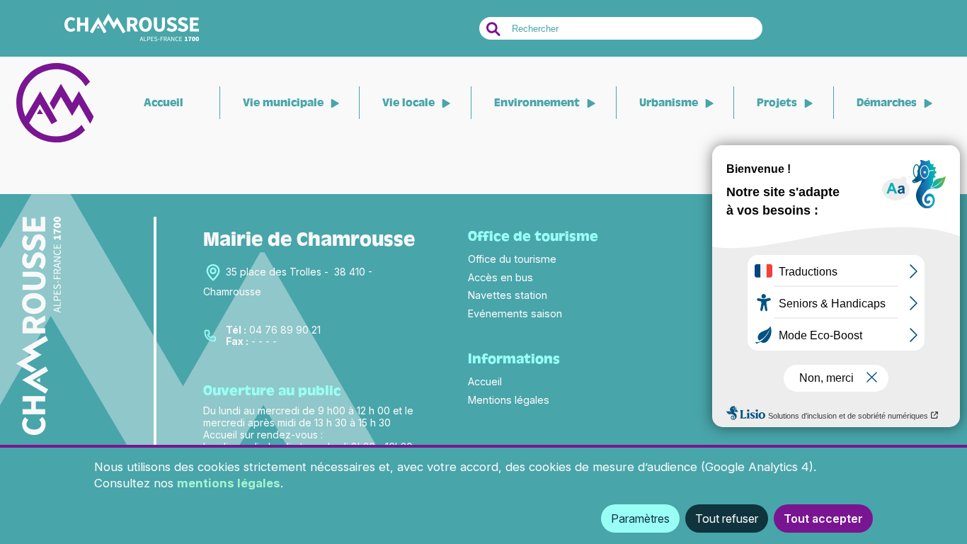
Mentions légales (508, 400)
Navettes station (507, 295)
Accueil (163, 102)
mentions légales (228, 483)
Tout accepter (823, 518)
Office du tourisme (512, 259)
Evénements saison (515, 313)
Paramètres (640, 518)
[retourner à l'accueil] (55, 139)
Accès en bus (500, 277)
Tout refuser (726, 518)
